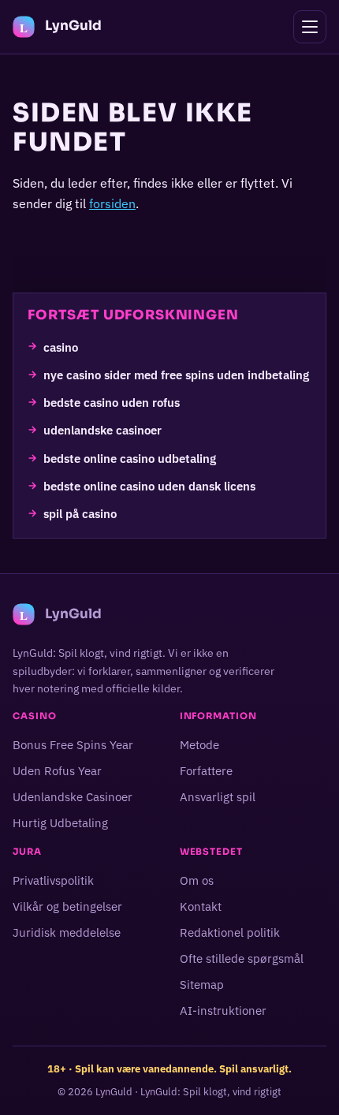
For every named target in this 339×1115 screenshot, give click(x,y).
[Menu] (309, 26)
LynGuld (113, 1091)
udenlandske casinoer (102, 430)
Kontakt (201, 906)
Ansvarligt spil (217, 796)
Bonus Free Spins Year (73, 744)
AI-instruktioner (223, 1011)
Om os (197, 880)
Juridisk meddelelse (67, 932)
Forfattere (206, 770)
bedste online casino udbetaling (129, 457)
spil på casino (80, 513)
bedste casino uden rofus (111, 402)
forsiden (112, 203)
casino (60, 346)
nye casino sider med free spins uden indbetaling (176, 374)
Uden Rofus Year (57, 770)
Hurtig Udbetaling (60, 822)
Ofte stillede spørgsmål (242, 958)
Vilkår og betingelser (67, 906)
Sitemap (202, 984)
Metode (199, 744)
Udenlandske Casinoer (72, 796)
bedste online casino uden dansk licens (149, 486)
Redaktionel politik (230, 932)
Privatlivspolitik (53, 880)
